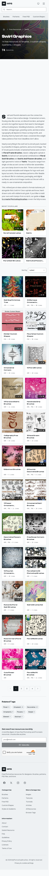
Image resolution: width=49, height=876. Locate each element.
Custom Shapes (39, 17)
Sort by (24, 270)
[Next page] (37, 688)
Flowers (20, 712)
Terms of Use (7, 848)
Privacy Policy (7, 841)
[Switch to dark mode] (38, 3)
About (4, 823)
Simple (31, 712)
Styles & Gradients (9, 809)
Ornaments (8, 712)
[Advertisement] (24, 84)
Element (7, 717)
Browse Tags (31, 813)
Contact (5, 827)
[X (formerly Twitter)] (11, 782)
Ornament (18, 707)
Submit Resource (8, 830)
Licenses (5, 845)
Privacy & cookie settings (24, 863)
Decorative (32, 707)
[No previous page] (10, 688)
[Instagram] (18, 782)
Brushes (6, 17)
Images (28, 794)
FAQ (3, 834)
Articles (29, 805)
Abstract (19, 717)
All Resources (31, 809)
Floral (6, 707)
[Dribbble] (24, 782)
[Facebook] (4, 782)
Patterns (16, 17)
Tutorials (29, 802)
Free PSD (26, 17)
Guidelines (5, 837)
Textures (29, 798)
